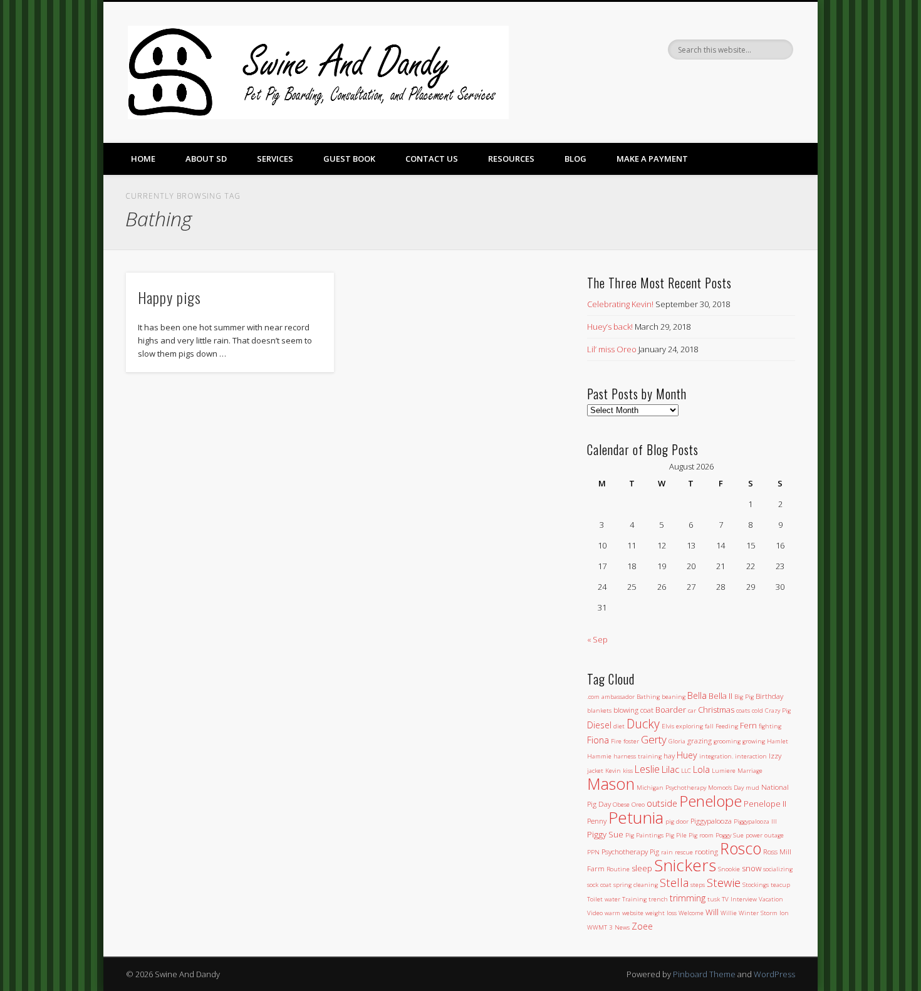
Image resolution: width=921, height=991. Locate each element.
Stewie (724, 882)
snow (751, 868)
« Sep (597, 639)
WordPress (774, 974)
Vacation (771, 899)
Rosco (740, 848)
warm (612, 913)
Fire (616, 741)
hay (669, 755)
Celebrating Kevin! (620, 304)
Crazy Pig (778, 710)
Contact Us (431, 158)
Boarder (670, 709)
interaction (751, 756)
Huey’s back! (610, 326)
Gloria (677, 741)
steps (697, 885)
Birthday (769, 696)
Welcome (691, 913)
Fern (748, 725)
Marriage (749, 771)
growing (753, 741)
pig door (677, 821)
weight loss (661, 913)
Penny (596, 820)
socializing (778, 869)
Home (143, 158)
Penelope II (765, 803)
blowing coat (633, 710)
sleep (642, 868)
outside (662, 803)
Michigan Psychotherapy (671, 788)
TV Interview (739, 899)
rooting (706, 851)
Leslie (647, 769)
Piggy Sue (605, 834)
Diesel (599, 725)
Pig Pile (676, 835)
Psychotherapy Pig (630, 851)
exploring (689, 726)
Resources (511, 158)
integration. (716, 756)
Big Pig (744, 697)
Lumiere (724, 771)
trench (658, 899)
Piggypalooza (711, 820)
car (692, 710)
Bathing (648, 697)
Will (712, 912)
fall (709, 726)
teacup (780, 885)
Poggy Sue (729, 835)
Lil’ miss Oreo (612, 349)
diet (619, 726)
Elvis (668, 726)
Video (595, 913)
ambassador (618, 697)
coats (743, 710)
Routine (618, 869)
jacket (595, 771)
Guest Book (349, 158)
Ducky (643, 723)
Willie (729, 913)
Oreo (638, 804)
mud (752, 788)
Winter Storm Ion (764, 913)
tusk (713, 899)
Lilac (670, 769)
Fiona (598, 740)
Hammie (599, 756)
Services (275, 158)
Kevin (613, 771)
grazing (699, 740)
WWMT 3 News (608, 927)
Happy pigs (169, 297)
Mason (611, 783)
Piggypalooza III (755, 821)
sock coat (599, 885)
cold (757, 710)
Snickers (685, 865)
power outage (765, 835)
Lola (701, 769)
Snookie (729, 869)
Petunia (635, 817)
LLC (686, 771)
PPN (593, 852)
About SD (206, 158)
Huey (687, 755)
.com (593, 697)
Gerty (654, 739)
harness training (637, 756)
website (632, 913)
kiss (628, 771)
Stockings (755, 885)
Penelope (710, 800)
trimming (687, 898)
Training (634, 899)
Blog (575, 158)
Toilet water (603, 899)
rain (667, 852)
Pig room (701, 835)
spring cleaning (635, 885)
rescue (684, 852)
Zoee (642, 926)
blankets (599, 710)
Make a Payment (652, 158)
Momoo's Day (726, 788)
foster (631, 741)
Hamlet (777, 741)
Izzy (775, 755)
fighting (770, 726)
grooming (727, 741)
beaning (673, 697)
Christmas (716, 709)
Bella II (720, 695)
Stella (674, 882)
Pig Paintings (644, 835)
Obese (621, 804)
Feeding (726, 726)
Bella (697, 695)
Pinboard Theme (704, 974)
